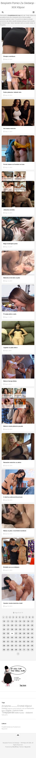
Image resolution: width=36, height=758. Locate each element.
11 (8, 621)
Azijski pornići (14, 706)
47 (24, 637)
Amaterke (6, 706)
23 (24, 625)
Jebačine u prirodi (12, 708)
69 (16, 649)
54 (20, 641)
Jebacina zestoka (9, 210)
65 (32, 645)
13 (16, 621)
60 (12, 645)
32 (28, 629)
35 (8, 633)
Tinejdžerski (8, 712)
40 (28, 633)
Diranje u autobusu (9, 56)
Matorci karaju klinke (10, 381)
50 (4, 641)
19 (8, 625)
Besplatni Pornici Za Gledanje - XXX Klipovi (18, 5)
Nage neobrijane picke (10, 244)
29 (16, 629)
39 (24, 633)
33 (32, 629)
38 (20, 633)
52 (12, 641)
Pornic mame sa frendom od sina (13, 164)
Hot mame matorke (9, 128)
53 (16, 641)
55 (24, 641)
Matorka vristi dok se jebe (11, 278)
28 (12, 629)
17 (32, 621)
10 (4, 621)
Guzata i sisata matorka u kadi (12, 603)
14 (20, 621)
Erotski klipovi (24, 706)
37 (16, 633)
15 (24, 621)
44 (12, 637)
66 (4, 649)
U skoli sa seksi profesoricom (12, 497)
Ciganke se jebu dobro (10, 347)
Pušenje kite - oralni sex (21, 708)
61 (16, 645)
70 (20, 649)
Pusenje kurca (16, 727)
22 (20, 625)
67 (8, 649)
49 (32, 637)
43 (8, 637)
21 (16, 625)
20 (12, 625)
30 (20, 629)
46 (20, 637)
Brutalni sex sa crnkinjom (11, 567)
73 (32, 649)
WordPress (15, 747)
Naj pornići (4, 728)
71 (24, 649)
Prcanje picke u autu (9, 314)
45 (16, 637)
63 (24, 645)
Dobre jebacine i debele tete (12, 92)
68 (12, 649)
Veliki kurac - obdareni (24, 713)
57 (32, 641)
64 (28, 645)
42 (4, 637)
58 (4, 645)
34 (4, 633)
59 (8, 645)
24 (28, 625)
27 (8, 629)
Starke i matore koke (14, 710)
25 (32, 625)
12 (12, 621)
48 (28, 637)
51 (8, 641)
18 (4, 625)
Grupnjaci (5, 708)
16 (28, 621)
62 (20, 645)
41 (32, 633)
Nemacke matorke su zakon (12, 462)
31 (24, 629)
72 (28, 649)
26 (4, 629)
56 (28, 641)
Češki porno (5, 715)
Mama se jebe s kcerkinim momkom (14, 531)
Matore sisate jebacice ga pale (13, 426)
